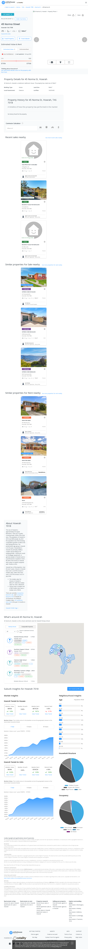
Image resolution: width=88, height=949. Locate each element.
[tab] (12, 727)
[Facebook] (10, 944)
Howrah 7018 (29, 7)
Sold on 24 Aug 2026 (27, 197)
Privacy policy (68, 937)
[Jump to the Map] (60, 62)
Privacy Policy (55, 946)
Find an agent (34, 934)
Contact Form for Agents (52, 937)
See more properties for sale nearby (52, 265)
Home (18, 7)
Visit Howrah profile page (76, 689)
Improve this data (5, 34)
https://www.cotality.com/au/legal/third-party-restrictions (18, 878)
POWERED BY (8, 938)
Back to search (10, 7)
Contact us (79, 934)
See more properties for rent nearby (52, 393)
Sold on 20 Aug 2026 (27, 237)
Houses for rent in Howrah (27, 903)
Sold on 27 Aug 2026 (27, 157)
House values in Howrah (43, 910)
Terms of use (68, 934)
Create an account (52, 934)
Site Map (34, 937)
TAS (23, 7)
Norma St (38, 7)
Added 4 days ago (27, 285)
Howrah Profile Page (11, 608)
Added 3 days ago (27, 453)
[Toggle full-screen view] (69, 62)
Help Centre (79, 937)
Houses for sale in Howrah (11, 903)
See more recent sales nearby (53, 137)
